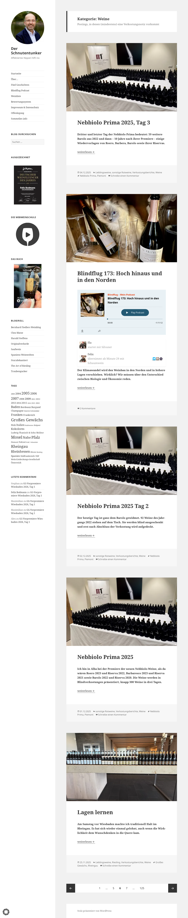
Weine (159, 172)
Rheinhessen (20, 451)
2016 (29, 403)
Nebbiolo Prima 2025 (105, 656)
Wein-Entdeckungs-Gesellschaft (25, 459)
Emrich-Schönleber (31, 411)
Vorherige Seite (70, 888)
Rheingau (19, 446)
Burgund (36, 407)
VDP (37, 456)
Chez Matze (17, 332)
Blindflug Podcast (20, 90)
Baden (15, 407)
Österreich (16, 462)
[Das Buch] (27, 285)
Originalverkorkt (20, 343)
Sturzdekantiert (19, 360)
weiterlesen (86, 152)
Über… (14, 79)
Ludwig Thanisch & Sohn (23, 432)
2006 (33, 393)
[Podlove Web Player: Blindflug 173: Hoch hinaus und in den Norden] (121, 312)
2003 (13, 394)
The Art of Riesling (21, 365)
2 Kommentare (87, 408)
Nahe (27, 437)
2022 (38, 403)
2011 (33, 399)
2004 (18, 393)
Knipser (37, 425)
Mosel (16, 437)
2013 (13, 402)
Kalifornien (29, 425)
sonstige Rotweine (121, 172)
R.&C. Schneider (32, 442)
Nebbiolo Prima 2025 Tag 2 (113, 505)
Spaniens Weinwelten (22, 354)
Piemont (14, 442)
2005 (25, 393)
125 (143, 888)
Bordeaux (26, 407)
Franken (17, 415)
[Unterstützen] (160, 358)
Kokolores (17, 429)
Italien (20, 425)
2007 (15, 398)
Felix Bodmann (19, 492)
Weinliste (16, 96)
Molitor (40, 432)
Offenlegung (17, 113)
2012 (38, 399)
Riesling (39, 452)
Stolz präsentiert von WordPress (94, 910)
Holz (13, 425)
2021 (33, 403)
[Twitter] (154, 358)
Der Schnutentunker (26, 50)
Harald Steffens (19, 338)
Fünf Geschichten (20, 84)
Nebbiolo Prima (88, 175)
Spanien (15, 455)
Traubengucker (19, 371)
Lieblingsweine (103, 172)
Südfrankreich (28, 456)
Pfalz (35, 437)
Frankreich (29, 415)
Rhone (33, 452)
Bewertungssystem (21, 101)
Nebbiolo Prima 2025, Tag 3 (113, 122)
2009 (28, 399)
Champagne (17, 410)
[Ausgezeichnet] (27, 184)
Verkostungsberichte (143, 172)
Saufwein (16, 349)
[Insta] (157, 358)
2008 (21, 398)
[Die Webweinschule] (28, 234)
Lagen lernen (95, 812)
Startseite (16, 73)
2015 (24, 402)
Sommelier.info (19, 118)
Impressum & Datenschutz (25, 107)
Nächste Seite (172, 888)
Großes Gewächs (27, 420)
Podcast (22, 442)
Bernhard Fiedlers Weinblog (26, 327)
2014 (19, 403)
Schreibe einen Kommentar (125, 175)
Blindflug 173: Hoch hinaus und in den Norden (119, 276)
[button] (6, 912)
